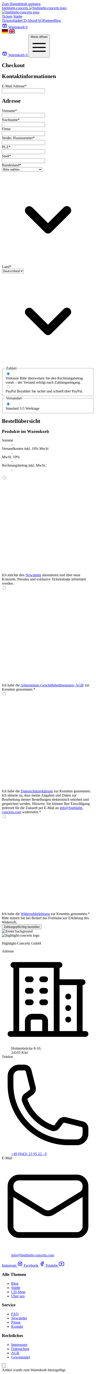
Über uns (18, 1296)
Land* (6, 267)
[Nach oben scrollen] (4, 1365)
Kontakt (17, 1326)
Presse (16, 1322)
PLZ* (6, 147)
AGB (15, 1353)
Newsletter (33, 575)
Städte (17, 16)
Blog (57, 21)
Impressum (19, 1345)
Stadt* (6, 156)
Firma (6, 129)
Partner (48, 21)
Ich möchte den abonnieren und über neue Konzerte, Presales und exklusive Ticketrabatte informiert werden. (44, 579)
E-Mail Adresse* (14, 86)
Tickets (7, 16)
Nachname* (11, 120)
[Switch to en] (12, 32)
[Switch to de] (5, 32)
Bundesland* (11, 165)
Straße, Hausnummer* (18, 138)
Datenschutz (20, 1349)
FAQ (39, 21)
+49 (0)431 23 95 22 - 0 (29, 1154)
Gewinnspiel (20, 1357)
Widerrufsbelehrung (35, 914)
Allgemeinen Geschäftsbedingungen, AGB (52, 685)
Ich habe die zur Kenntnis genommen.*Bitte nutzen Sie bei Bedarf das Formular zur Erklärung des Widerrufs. (46, 918)
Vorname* (9, 111)
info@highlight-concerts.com (32, 1255)
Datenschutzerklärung (37, 791)
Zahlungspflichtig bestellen (22, 927)
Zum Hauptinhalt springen (21, 4)
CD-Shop (28, 21)
